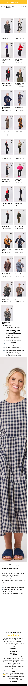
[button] (21, 6)
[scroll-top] (24, 683)
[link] (7, 25)
